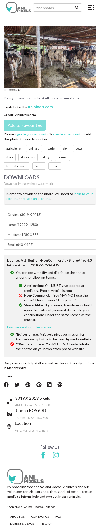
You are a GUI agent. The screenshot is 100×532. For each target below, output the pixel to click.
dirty (46, 157)
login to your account (31, 134)
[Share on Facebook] (6, 384)
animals (34, 148)
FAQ (58, 516)
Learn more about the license (29, 327)
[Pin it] (38, 384)
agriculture (13, 148)
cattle (51, 148)
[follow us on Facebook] (43, 455)
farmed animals (16, 166)
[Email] (59, 384)
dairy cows (28, 157)
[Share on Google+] (28, 384)
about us (17, 516)
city (65, 148)
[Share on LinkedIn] (49, 384)
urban (54, 166)
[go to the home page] (18, 7)
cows (79, 148)
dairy (9, 157)
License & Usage (22, 523)
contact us (40, 516)
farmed (62, 157)
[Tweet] (17, 384)
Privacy (46, 523)
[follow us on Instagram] (56, 455)
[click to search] (77, 7)
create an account (67, 134)
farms (39, 166)
